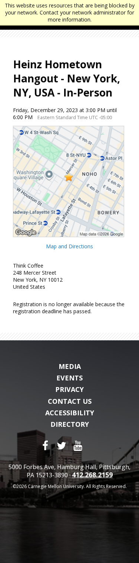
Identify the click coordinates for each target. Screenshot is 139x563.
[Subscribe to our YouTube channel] (78, 446)
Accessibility (69, 413)
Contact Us (70, 401)
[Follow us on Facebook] (45, 446)
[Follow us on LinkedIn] (94, 446)
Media (70, 367)
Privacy (69, 390)
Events (69, 378)
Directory (69, 424)
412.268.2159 (92, 475)
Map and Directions (69, 246)
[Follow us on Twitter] (61, 446)
